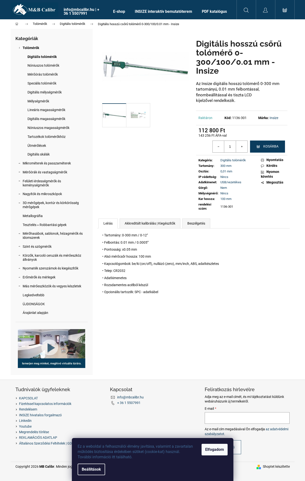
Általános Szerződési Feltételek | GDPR (47, 443)
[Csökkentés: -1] (218, 146)
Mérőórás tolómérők (42, 74)
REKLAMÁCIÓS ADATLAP (38, 437)
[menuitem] (83, 11)
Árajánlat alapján (35, 313)
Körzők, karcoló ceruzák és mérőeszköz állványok (52, 258)
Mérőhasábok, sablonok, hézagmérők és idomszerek (53, 236)
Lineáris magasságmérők (46, 110)
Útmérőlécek (36, 146)
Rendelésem (28, 409)
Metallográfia (33, 216)
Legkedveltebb (33, 295)
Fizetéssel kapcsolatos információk (45, 404)
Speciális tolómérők (41, 83)
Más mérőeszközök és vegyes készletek (52, 286)
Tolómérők (31, 48)
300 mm (225, 166)
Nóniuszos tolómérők (43, 65)
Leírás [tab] (108, 223)
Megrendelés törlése (34, 432)
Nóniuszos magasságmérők (48, 128)
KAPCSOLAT (28, 398)
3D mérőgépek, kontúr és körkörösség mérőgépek (51, 205)
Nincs (224, 177)
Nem (223, 188)
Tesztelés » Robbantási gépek (45, 225)
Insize (274, 118)
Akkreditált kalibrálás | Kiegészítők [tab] (150, 223)
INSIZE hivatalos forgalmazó (40, 415)
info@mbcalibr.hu (130, 397)
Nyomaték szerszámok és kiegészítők (50, 268)
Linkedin (25, 421)
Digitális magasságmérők (46, 119)
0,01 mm (226, 171)
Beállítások (91, 469)
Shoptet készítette (276, 466)
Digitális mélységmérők (44, 92)
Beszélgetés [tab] (196, 223)
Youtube (25, 426)
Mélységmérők (38, 101)
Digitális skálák (38, 154)
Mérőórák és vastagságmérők (45, 172)
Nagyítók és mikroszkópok (42, 194)
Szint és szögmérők (37, 246)
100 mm (225, 199)
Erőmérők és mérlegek (39, 277)
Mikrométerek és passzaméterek (47, 163)
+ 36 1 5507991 (129, 403)
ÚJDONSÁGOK (34, 304)
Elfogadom (214, 449)
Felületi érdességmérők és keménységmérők (42, 183)
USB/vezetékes (230, 182)
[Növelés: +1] (241, 146)
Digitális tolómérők (42, 57)
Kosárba (270, 146)
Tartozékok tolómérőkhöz (46, 137)
